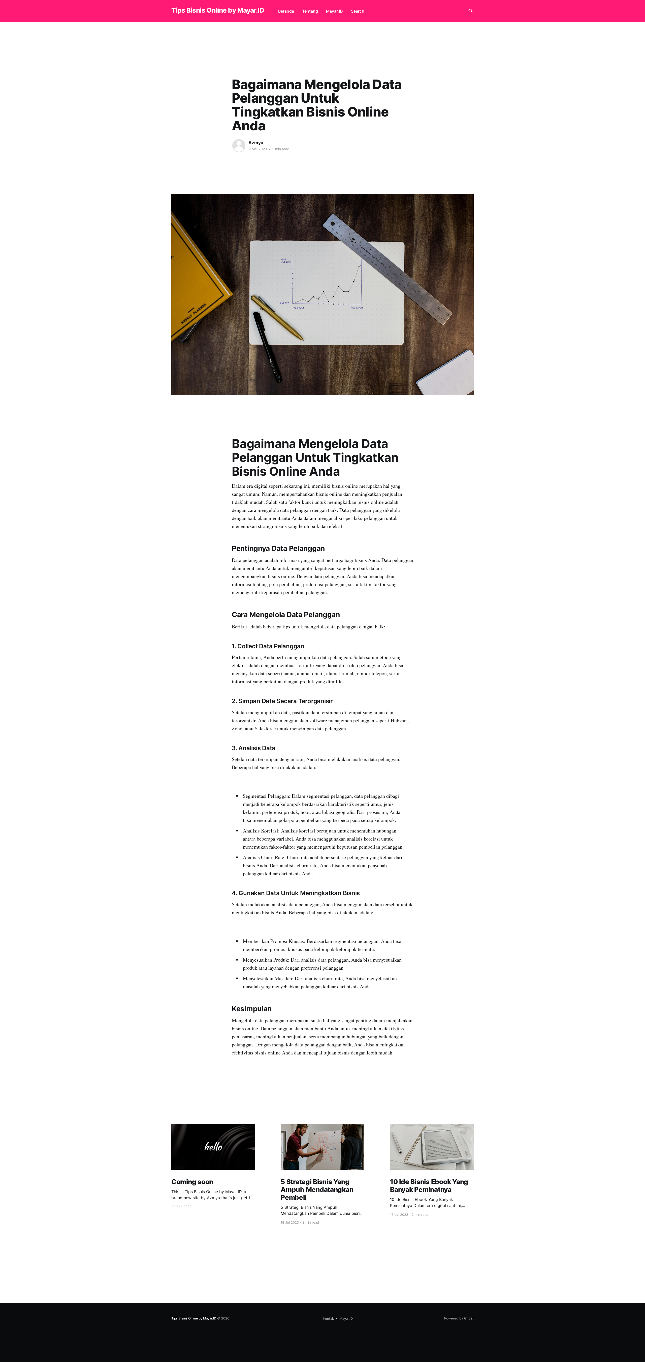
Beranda (286, 11)
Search (357, 11)
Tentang (310, 11)
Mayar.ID (334, 11)
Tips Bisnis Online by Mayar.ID (217, 10)
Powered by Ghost (459, 1318)
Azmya (255, 142)
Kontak (328, 1318)
